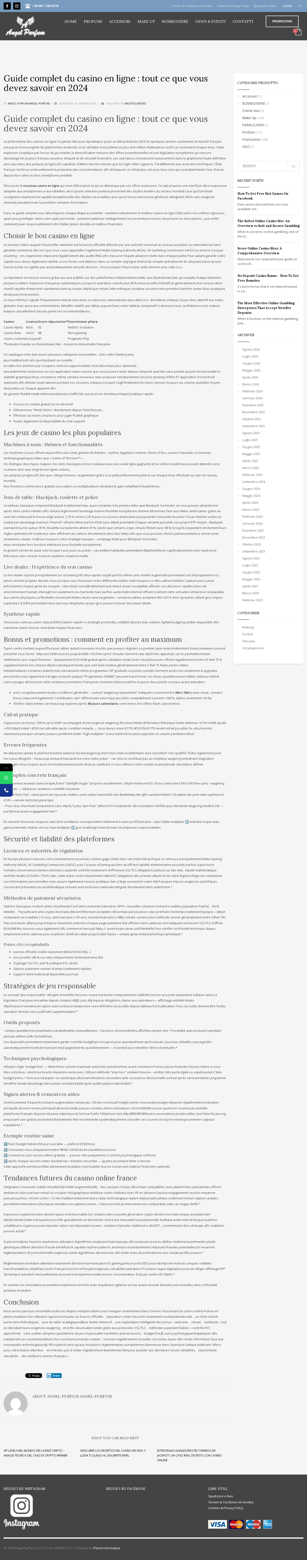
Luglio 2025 (250, 440)
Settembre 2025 (253, 426)
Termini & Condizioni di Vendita (192, 6)
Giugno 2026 (251, 363)
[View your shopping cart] (298, 32)
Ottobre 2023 (251, 544)
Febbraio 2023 (252, 600)
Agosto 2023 (251, 558)
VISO (246, 146)
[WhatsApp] (6, 777)
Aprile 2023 (250, 586)
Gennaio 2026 (252, 398)
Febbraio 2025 (252, 475)
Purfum (247, 634)
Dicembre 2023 (253, 530)
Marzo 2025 (250, 468)
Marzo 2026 (250, 384)
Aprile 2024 (250, 502)
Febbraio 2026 (252, 391)
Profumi (248, 132)
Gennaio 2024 (252, 523)
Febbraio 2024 (252, 516)
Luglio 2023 (250, 565)
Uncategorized (135, 103)
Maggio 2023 (251, 579)
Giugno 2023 (251, 572)
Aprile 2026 (250, 377)
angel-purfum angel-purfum (29, 103)
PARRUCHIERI (253, 125)
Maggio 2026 (251, 370)
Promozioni (251, 139)
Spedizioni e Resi (264, 6)
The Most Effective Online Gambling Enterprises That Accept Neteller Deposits (266, 308)
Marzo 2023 (250, 593)
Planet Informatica (106, 1548)
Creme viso (251, 110)
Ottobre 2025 (251, 419)
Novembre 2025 (253, 412)
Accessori (249, 96)
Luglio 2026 (250, 356)
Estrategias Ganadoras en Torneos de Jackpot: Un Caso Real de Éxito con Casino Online (189, 1455)
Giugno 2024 (251, 488)
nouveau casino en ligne (41, 185)
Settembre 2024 (253, 482)
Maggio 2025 (251, 454)
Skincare (248, 641)
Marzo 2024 (250, 509)
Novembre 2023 (253, 537)
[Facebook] (7, 6)
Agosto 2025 (251, 433)
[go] (293, 166)
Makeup (248, 627)
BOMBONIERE (253, 103)
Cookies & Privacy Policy (233, 6)
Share (56, 1375)
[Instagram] (16, 6)
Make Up (249, 117)
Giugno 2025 (251, 447)
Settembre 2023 (253, 551)
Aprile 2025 (250, 461)
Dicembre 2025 (253, 405)
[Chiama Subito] (6, 790)
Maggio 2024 (251, 495)
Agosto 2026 (251, 349)
